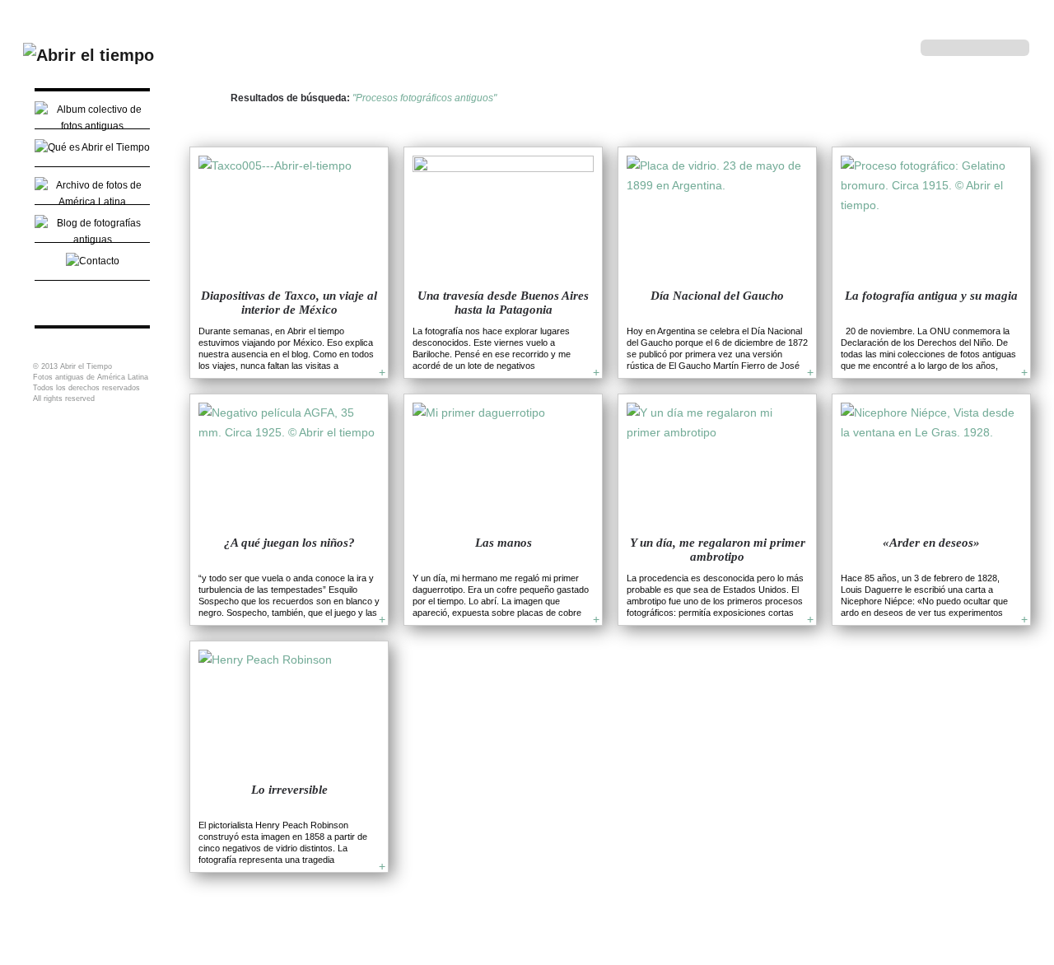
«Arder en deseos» (931, 542)
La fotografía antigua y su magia (931, 295)
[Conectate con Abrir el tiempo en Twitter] (835, 47)
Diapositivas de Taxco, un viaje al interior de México (289, 302)
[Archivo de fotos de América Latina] (92, 193)
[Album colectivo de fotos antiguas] (92, 107)
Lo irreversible (289, 789)
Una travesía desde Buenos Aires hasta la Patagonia (503, 302)
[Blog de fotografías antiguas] (92, 221)
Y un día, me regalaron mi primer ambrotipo (717, 549)
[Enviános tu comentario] (92, 259)
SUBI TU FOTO (92, 297)
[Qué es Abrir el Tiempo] (92, 145)
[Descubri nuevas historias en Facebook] (866, 47)
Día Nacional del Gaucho (717, 295)
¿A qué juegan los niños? (289, 542)
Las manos (503, 542)
